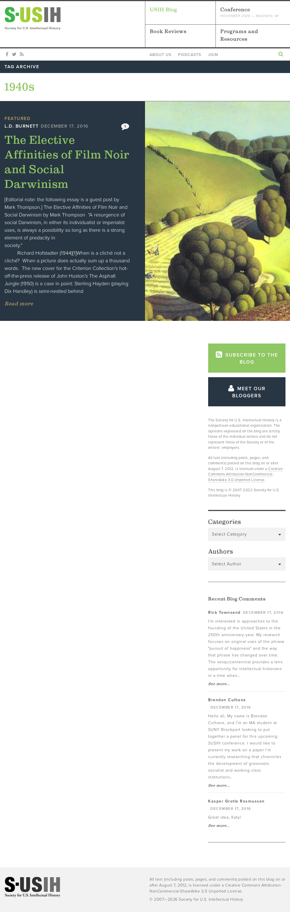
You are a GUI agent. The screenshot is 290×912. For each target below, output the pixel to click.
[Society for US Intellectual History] (75, 18)
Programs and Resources (239, 35)
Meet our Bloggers (249, 392)
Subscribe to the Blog (251, 358)
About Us (160, 54)
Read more (19, 303)
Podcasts (189, 54)
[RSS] (22, 54)
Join (213, 54)
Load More (97, 352)
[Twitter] (14, 54)
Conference (249, 12)
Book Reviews (168, 31)
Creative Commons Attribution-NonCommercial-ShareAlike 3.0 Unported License (245, 474)
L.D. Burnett (22, 126)
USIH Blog (163, 9)
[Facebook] (7, 54)
